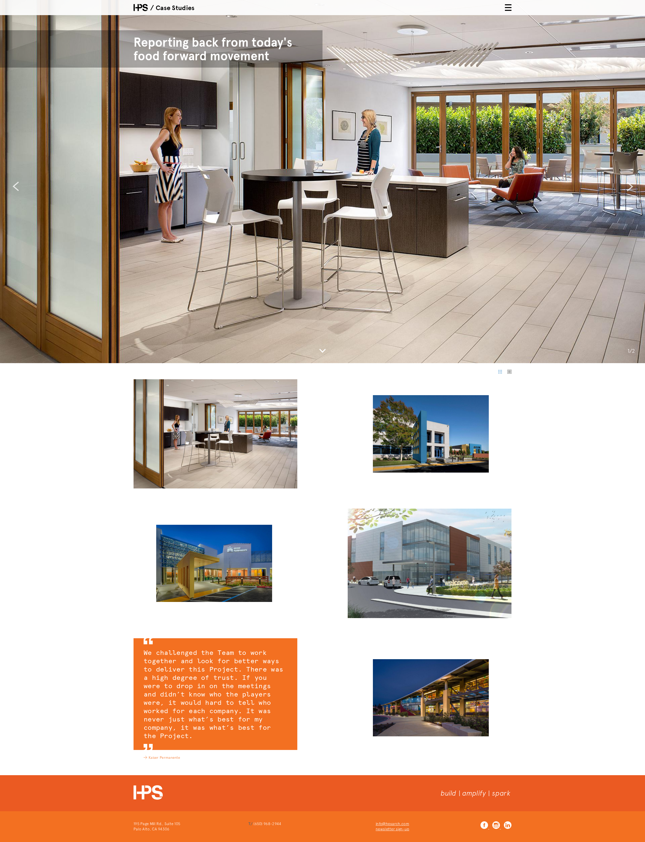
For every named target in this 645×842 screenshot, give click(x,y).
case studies (175, 8)
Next (629, 186)
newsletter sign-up (392, 829)
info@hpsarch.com (392, 824)
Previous (15, 186)
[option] (322, 181)
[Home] (141, 7)
